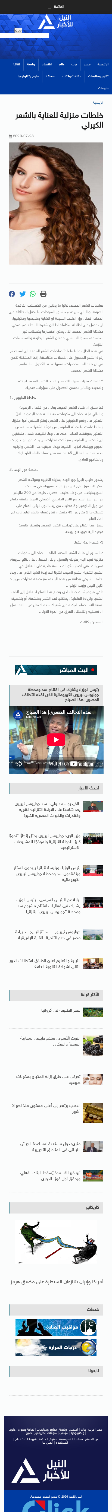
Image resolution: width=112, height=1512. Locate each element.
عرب (74, 64)
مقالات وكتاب (72, 76)
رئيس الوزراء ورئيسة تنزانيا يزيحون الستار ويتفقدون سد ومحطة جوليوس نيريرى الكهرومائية (47, 874)
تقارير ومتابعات (98, 76)
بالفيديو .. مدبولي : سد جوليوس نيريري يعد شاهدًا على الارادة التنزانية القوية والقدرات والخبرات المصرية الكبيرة (47, 810)
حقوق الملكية (48, 1439)
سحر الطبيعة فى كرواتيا (61, 1010)
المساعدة (62, 1443)
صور (29, 1433)
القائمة (59, 7)
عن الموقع (91, 1439)
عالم (61, 64)
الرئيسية (103, 64)
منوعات (103, 88)
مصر (87, 64)
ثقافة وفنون (26, 1430)
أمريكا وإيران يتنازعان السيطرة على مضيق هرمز (57, 1282)
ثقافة (16, 64)
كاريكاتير (92, 1207)
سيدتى (64, 1433)
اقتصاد (47, 64)
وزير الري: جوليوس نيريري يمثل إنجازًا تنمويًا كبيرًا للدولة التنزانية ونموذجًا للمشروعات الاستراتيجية (44, 842)
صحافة (50, 76)
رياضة (31, 64)
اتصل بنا (47, 1443)
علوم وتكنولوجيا (28, 76)
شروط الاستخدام (26, 1439)
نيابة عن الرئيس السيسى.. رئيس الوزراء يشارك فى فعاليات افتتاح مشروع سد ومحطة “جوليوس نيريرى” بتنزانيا (48, 906)
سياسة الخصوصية (71, 1439)
